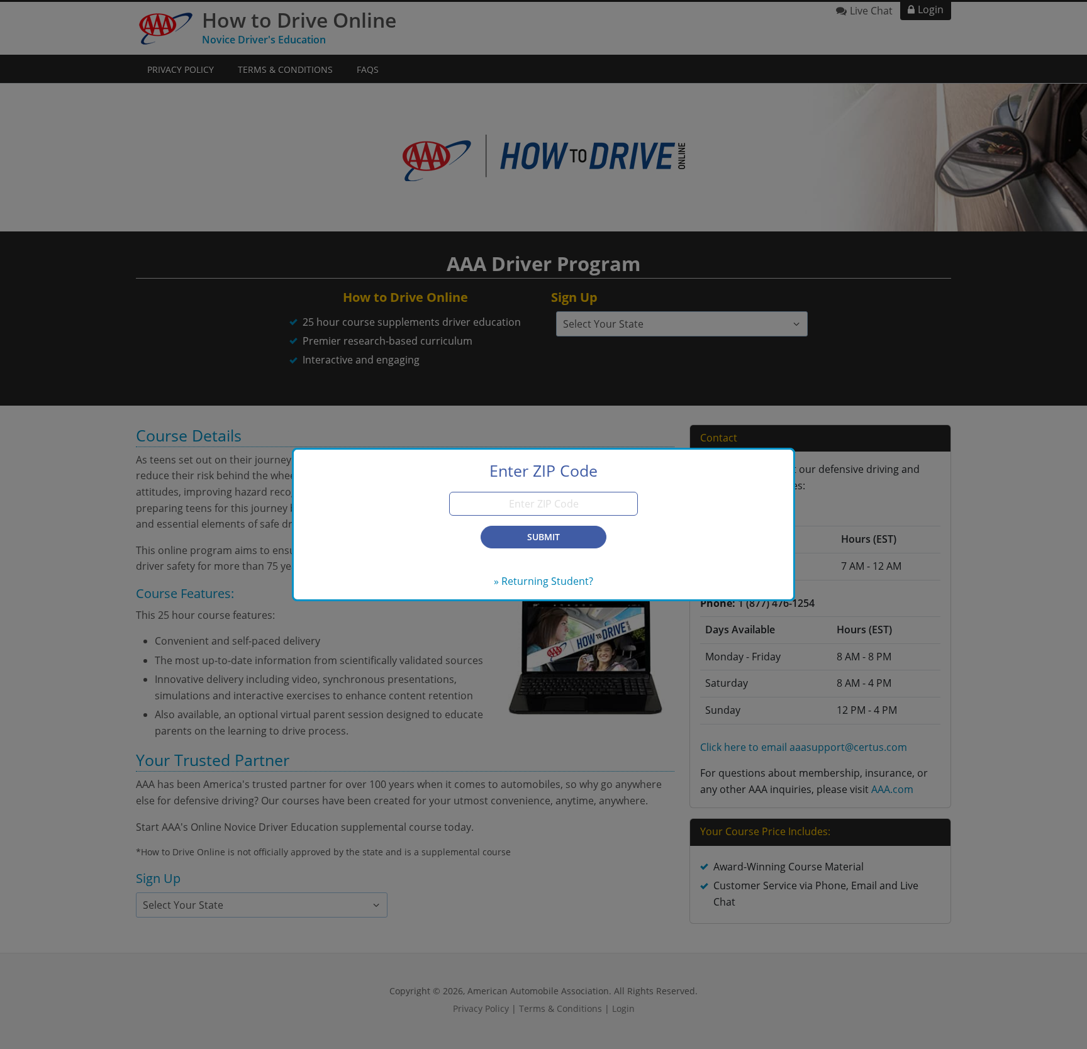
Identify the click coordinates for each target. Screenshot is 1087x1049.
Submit (543, 537)
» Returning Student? (543, 581)
